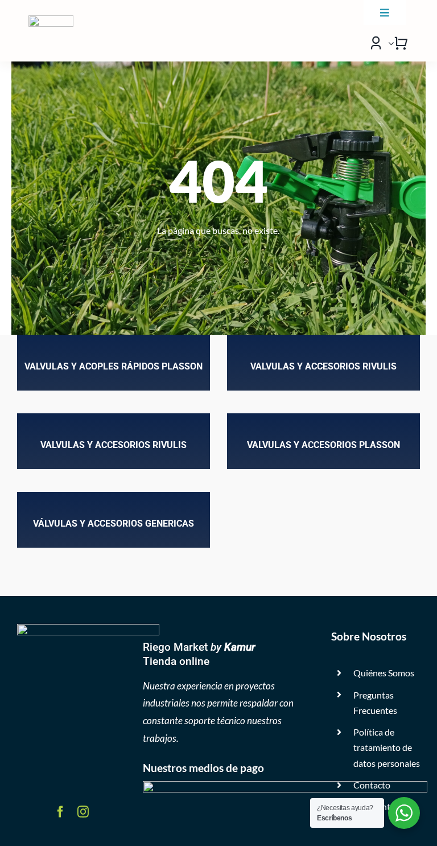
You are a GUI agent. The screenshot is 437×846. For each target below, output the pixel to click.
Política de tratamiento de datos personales (386, 747)
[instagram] (83, 812)
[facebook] (60, 812)
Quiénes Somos (383, 672)
